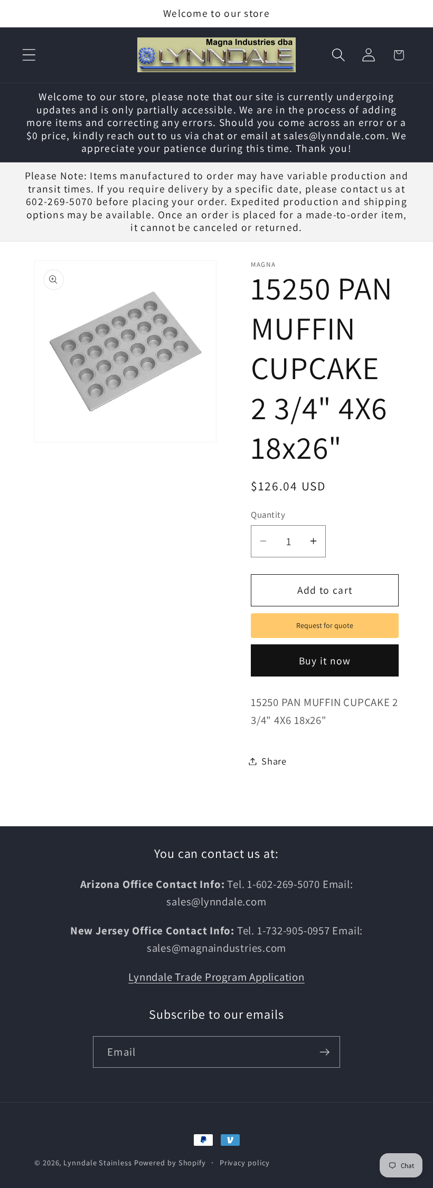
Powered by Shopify (170, 1162)
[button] (29, 55)
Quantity (268, 514)
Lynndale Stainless (97, 1162)
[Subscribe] (324, 1052)
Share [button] (274, 761)
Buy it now (325, 661)
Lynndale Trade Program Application (216, 977)
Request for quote (324, 625)
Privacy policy (245, 1162)
